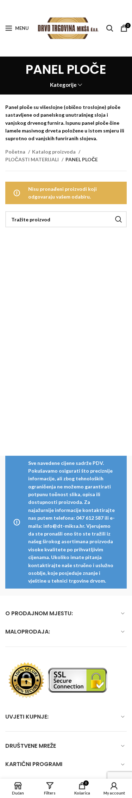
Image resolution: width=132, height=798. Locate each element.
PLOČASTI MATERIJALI (32, 159)
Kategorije (63, 84)
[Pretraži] (110, 28)
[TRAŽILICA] (119, 219)
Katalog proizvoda (54, 152)
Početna (15, 152)
